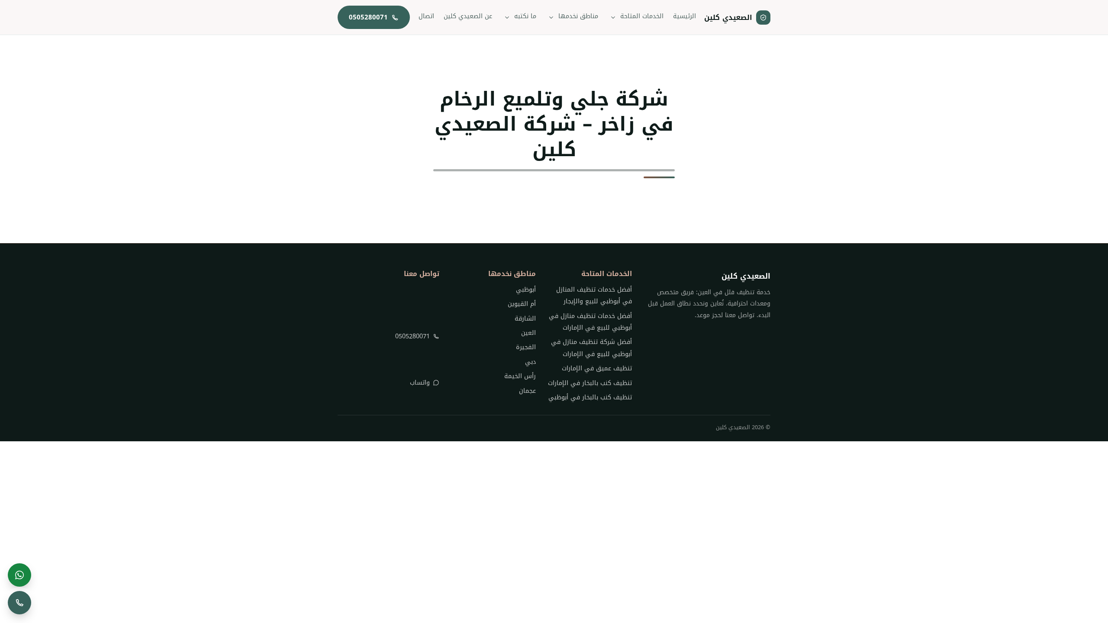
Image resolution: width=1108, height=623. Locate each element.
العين (528, 333)
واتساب (420, 383)
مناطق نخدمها (578, 16)
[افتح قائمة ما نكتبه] (507, 17)
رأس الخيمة (519, 376)
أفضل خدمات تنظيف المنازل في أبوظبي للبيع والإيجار (594, 295)
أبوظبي (525, 289)
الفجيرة (525, 347)
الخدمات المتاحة (642, 16)
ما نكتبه (525, 16)
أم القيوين (521, 304)
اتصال (426, 16)
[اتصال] (19, 602)
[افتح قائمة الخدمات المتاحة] (613, 17)
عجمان (527, 391)
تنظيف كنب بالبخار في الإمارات (590, 383)
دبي (530, 362)
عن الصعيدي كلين (468, 16)
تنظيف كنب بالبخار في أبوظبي (590, 397)
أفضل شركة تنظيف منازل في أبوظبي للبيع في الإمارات (591, 348)
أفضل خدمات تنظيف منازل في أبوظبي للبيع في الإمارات (590, 322)
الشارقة (525, 318)
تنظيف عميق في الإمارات (597, 368)
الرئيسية (684, 16)
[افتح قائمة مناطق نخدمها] (551, 17)
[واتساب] (19, 575)
